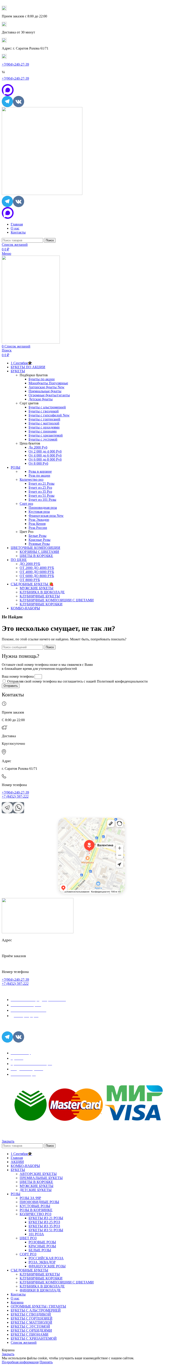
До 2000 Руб (38, 447)
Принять (46, 1362)
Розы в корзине (40, 471)
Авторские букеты (46, 387)
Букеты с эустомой (43, 439)
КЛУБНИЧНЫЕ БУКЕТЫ (40, 596)
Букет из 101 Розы (42, 499)
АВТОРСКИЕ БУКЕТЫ (38, 1174)
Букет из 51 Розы (41, 495)
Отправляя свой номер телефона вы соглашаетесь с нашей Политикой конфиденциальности (77, 681)
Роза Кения (37, 524)
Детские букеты (41, 399)
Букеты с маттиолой (44, 423)
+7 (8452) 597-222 (15, 796)
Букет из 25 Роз (40, 487)
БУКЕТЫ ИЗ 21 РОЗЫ (46, 1218)
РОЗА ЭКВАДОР (42, 1262)
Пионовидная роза (43, 507)
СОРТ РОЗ (28, 1254)
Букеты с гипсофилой (49, 415)
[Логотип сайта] (42, 194)
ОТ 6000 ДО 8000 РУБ (37, 576)
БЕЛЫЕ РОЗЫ (40, 1250)
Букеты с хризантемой (46, 435)
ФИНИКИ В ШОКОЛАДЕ (40, 1290)
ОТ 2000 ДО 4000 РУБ (37, 568)
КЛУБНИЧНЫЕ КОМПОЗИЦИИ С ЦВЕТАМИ (57, 600)
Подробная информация (20, 1362)
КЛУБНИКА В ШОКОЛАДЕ (42, 592)
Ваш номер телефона (18, 676)
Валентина (64, 819)
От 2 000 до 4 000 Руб (45, 451)
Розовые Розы (39, 544)
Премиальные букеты (45, 391)
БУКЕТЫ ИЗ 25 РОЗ (44, 1222)
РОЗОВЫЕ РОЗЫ (42, 1242)
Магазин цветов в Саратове (73, 825)
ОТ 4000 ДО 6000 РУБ (37, 572)
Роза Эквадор (39, 520)
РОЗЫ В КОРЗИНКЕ (36, 1210)
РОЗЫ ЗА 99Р (30, 1198)
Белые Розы (37, 536)
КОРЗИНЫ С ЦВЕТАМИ (39, 552)
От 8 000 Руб (38, 463)
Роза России (38, 528)
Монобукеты (48, 383)
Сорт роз (26, 503)
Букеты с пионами (43, 431)
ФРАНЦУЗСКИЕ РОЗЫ (47, 1266)
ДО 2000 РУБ (30, 564)
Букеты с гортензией (44, 419)
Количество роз (31, 479)
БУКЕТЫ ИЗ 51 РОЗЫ (46, 1230)
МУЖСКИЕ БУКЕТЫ (36, 588)
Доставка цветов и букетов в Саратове (79, 822)
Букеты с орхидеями (44, 427)
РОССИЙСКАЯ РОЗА (46, 1258)
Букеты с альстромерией (47, 407)
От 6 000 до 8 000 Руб (45, 459)
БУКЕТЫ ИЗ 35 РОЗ (44, 1226)
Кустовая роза (39, 511)
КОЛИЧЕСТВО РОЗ (35, 1214)
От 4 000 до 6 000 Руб (45, 455)
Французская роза (46, 515)
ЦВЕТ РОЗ (28, 1238)
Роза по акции (39, 475)
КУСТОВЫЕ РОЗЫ (35, 1206)
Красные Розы (39, 540)
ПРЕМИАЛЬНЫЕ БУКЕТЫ (41, 1178)
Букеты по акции (42, 379)
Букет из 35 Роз (40, 491)
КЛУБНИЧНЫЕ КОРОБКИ (41, 604)
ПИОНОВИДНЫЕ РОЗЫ (39, 1202)
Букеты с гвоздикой (44, 411)
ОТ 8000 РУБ (30, 580)
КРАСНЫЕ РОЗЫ (42, 1246)
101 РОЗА (36, 1234)
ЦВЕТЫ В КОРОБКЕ (36, 556)
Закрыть (8, 1141)
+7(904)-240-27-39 (15, 64)
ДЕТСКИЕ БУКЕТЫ (36, 1190)
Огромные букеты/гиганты (49, 395)
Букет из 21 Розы (41, 483)
